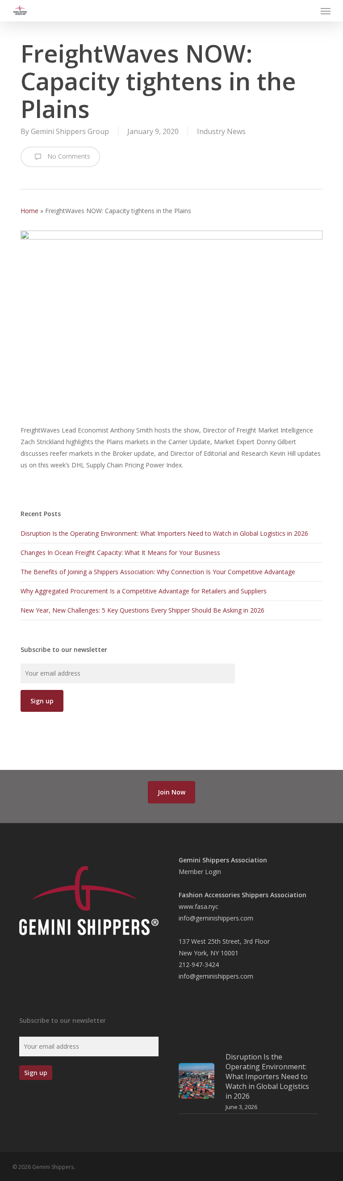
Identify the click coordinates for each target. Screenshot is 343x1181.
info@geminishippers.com (216, 918)
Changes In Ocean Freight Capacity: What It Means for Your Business (120, 552)
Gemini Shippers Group (70, 131)
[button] (325, 10)
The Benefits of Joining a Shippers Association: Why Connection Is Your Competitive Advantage (158, 571)
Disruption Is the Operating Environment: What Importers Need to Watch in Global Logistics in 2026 (164, 533)
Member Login (200, 871)
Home (29, 210)
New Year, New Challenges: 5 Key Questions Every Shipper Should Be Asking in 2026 (142, 610)
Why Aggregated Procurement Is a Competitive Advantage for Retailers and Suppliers (144, 591)
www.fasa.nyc (198, 906)
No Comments (68, 156)
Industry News (221, 131)
